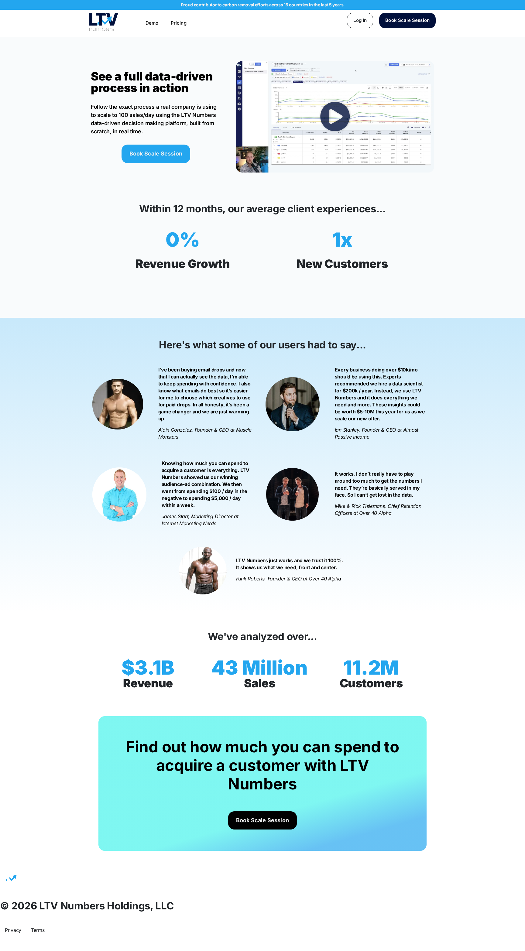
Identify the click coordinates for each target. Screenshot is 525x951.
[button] (335, 116)
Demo (152, 23)
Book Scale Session (407, 20)
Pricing (179, 23)
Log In (360, 20)
